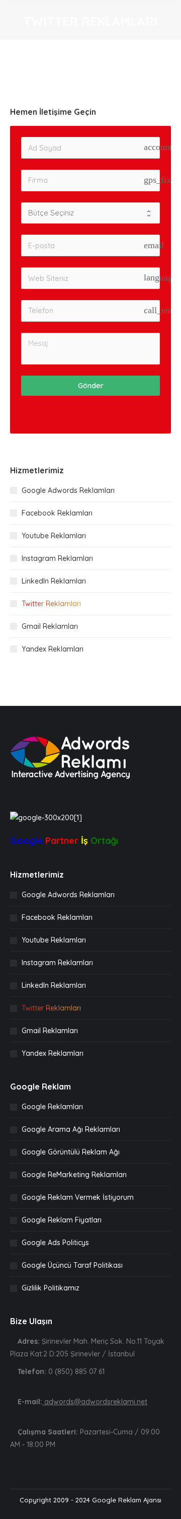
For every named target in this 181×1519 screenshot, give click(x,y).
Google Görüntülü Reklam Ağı (71, 1151)
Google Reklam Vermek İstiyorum (78, 1197)
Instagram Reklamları (57, 558)
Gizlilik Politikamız (50, 1287)
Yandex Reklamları (52, 649)
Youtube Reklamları (54, 535)
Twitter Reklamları (51, 603)
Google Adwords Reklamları (68, 490)
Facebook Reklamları (57, 513)
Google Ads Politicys (55, 1242)
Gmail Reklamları (50, 626)
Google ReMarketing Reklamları (74, 1174)
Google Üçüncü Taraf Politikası (72, 1265)
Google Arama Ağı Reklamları (71, 1129)
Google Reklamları (52, 1106)
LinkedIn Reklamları (54, 581)
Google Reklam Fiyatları (62, 1219)
